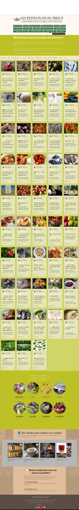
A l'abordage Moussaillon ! (16, 57)
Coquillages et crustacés (53, 262)
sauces (67, 324)
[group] (39, 452)
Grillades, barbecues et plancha (39, 293)
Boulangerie (55, 57)
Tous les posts (3, 57)
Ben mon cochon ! (39, 57)
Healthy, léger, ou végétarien (7, 356)
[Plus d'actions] (13, 74)
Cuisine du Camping (6, 231)
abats (9, 57)
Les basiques (36, 76)
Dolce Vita (4, 324)
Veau (51, 324)
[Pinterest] (42, 507)
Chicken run (5, 169)
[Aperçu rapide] (47, 450)
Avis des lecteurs (46, 497)
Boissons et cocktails (47, 57)
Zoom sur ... (52, 76)
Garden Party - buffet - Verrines (55, 293)
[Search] (48, 34)
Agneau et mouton (31, 57)
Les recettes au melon (22, 231)
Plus (60, 57)
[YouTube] (44, 507)
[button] (26, 26)
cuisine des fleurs (21, 262)
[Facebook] (36, 507)
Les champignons (21, 76)
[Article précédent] (6, 450)
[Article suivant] (73, 450)
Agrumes (24, 57)
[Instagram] (39, 507)
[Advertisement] (32, 7)
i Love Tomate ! (37, 169)
